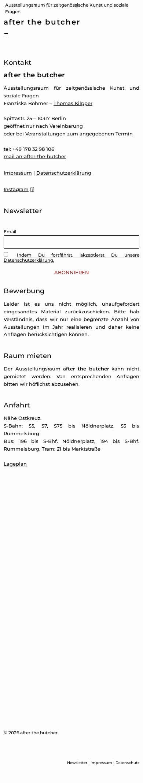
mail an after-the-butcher (35, 156)
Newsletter (77, 762)
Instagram (16, 189)
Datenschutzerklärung (63, 173)
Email (10, 231)
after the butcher (42, 22)
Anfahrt (17, 405)
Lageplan (15, 464)
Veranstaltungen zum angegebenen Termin (79, 134)
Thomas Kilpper (73, 103)
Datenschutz (127, 762)
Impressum (18, 173)
